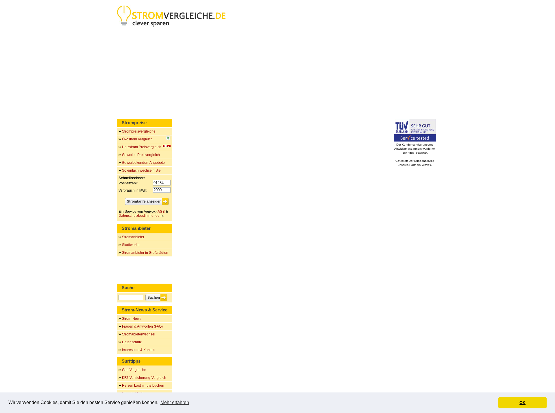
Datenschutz (132, 342)
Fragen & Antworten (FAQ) (142, 326)
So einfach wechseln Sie (141, 170)
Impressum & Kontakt (138, 350)
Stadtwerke (131, 245)
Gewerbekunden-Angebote (143, 163)
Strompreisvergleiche (139, 131)
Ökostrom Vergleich (137, 139)
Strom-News (131, 319)
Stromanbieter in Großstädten (145, 253)
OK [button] (522, 402)
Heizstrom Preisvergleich (141, 147)
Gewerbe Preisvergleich (141, 155)
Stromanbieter (133, 237)
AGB (161, 212)
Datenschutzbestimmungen (140, 216)
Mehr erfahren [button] (174, 402)
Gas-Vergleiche (134, 370)
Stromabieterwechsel (138, 334)
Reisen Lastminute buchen (143, 385)
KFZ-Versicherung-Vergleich (144, 378)
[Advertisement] (277, 73)
